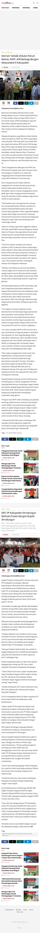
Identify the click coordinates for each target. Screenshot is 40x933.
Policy (25, 910)
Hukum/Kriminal (30, 451)
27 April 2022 (15, 535)
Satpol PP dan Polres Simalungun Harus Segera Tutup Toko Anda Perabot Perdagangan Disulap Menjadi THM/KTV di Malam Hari (11, 858)
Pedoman (20, 912)
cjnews (5, 67)
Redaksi (18, 910)
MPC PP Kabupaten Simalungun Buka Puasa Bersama (17, 834)
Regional (9, 52)
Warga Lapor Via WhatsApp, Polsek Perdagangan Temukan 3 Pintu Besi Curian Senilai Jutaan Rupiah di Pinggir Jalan (11, 469)
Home (3, 52)
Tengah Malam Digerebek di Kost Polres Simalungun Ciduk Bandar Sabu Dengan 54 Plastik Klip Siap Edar (11, 493)
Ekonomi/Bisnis (30, 464)
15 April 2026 (6, 460)
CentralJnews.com (8, 458)
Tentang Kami (9, 910)
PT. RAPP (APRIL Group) (14, 433)
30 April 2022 (15, 67)
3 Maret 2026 (6, 472)
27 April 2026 (6, 862)
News (8, 509)
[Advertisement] (20, 30)
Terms (31, 910)
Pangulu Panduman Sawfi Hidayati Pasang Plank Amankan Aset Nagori (11, 453)
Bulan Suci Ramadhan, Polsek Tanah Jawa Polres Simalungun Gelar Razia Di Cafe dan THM (12, 479)
